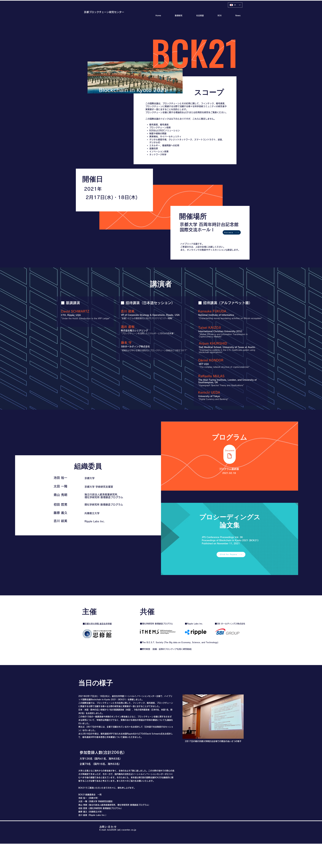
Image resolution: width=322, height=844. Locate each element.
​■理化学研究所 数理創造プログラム (156, 624)
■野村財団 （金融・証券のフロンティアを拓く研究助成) (166, 649)
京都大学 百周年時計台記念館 (209, 224)
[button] (215, 15)
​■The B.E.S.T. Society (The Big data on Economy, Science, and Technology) (179, 642)
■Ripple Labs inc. (194, 624)
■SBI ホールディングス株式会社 (230, 624)
